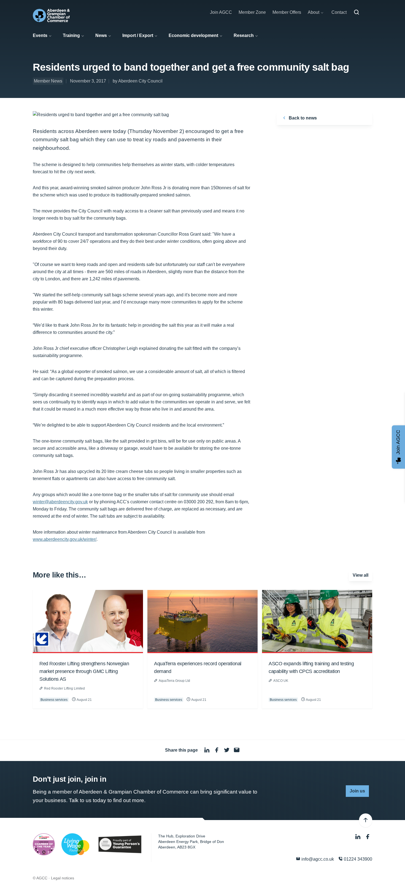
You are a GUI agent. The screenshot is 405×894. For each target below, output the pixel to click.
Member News (48, 81)
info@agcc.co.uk (317, 859)
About (313, 12)
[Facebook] (367, 836)
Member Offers (286, 12)
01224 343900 (357, 859)
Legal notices (62, 878)
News (101, 35)
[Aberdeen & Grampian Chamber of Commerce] (51, 15)
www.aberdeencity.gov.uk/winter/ (64, 539)
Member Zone (252, 12)
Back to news (302, 118)
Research (244, 35)
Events (40, 35)
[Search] (356, 12)
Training (71, 35)
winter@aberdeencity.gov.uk (60, 501)
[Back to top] (365, 820)
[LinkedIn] (358, 836)
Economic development (193, 35)
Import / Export (137, 35)
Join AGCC (221, 12)
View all (360, 575)
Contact (339, 12)
